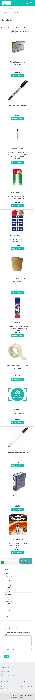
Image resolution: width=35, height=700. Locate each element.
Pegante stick (17, 322)
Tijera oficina (17, 409)
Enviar (6, 657)
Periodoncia (9, 608)
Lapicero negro (17, 149)
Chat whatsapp (26, 561)
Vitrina (7, 589)
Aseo (5, 613)
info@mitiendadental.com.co (8, 675)
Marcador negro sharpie (17, 105)
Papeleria (9, 12)
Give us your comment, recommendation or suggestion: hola (17, 633)
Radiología (8, 585)
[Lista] (17, 31)
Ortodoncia (10, 583)
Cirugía (7, 606)
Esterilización (9, 579)
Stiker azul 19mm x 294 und (17, 235)
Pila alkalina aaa (17, 539)
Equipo (6, 569)
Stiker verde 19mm (17, 192)
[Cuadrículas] (13, 31)
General (8, 581)
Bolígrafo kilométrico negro (17, 452)
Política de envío (5, 688)
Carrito (3, 686)
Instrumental (7, 594)
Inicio (4, 12)
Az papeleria (17, 496)
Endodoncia (9, 576)
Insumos (6, 573)
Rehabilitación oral (10, 587)
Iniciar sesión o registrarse (25, 686)
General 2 (8, 591)
